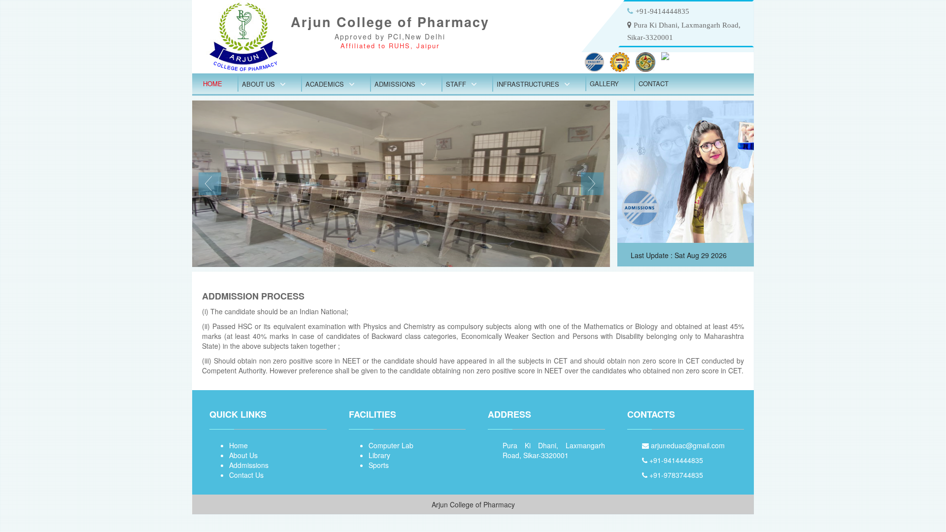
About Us (258, 84)
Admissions (394, 84)
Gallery (604, 83)
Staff (456, 84)
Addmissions (249, 465)
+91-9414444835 (675, 460)
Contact (654, 83)
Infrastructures (528, 84)
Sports (379, 465)
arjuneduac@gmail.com (687, 445)
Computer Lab (391, 445)
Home (212, 83)
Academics (324, 84)
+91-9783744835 (675, 475)
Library (379, 455)
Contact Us (246, 475)
